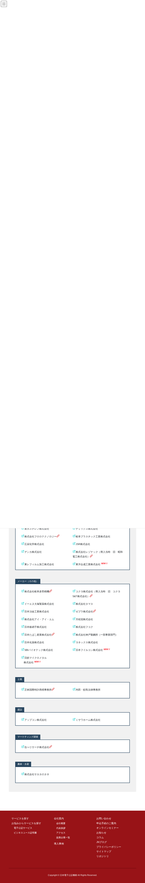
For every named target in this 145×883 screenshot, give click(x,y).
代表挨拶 (60, 828)
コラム (100, 837)
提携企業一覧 (63, 837)
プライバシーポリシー (108, 846)
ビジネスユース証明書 (25, 832)
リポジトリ (102, 856)
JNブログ (101, 842)
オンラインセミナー (107, 827)
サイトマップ (103, 851)
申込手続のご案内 (106, 823)
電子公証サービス (23, 828)
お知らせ (101, 832)
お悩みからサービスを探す (26, 823)
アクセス (60, 832)
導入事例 (59, 843)
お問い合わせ (103, 818)
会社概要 (60, 823)
